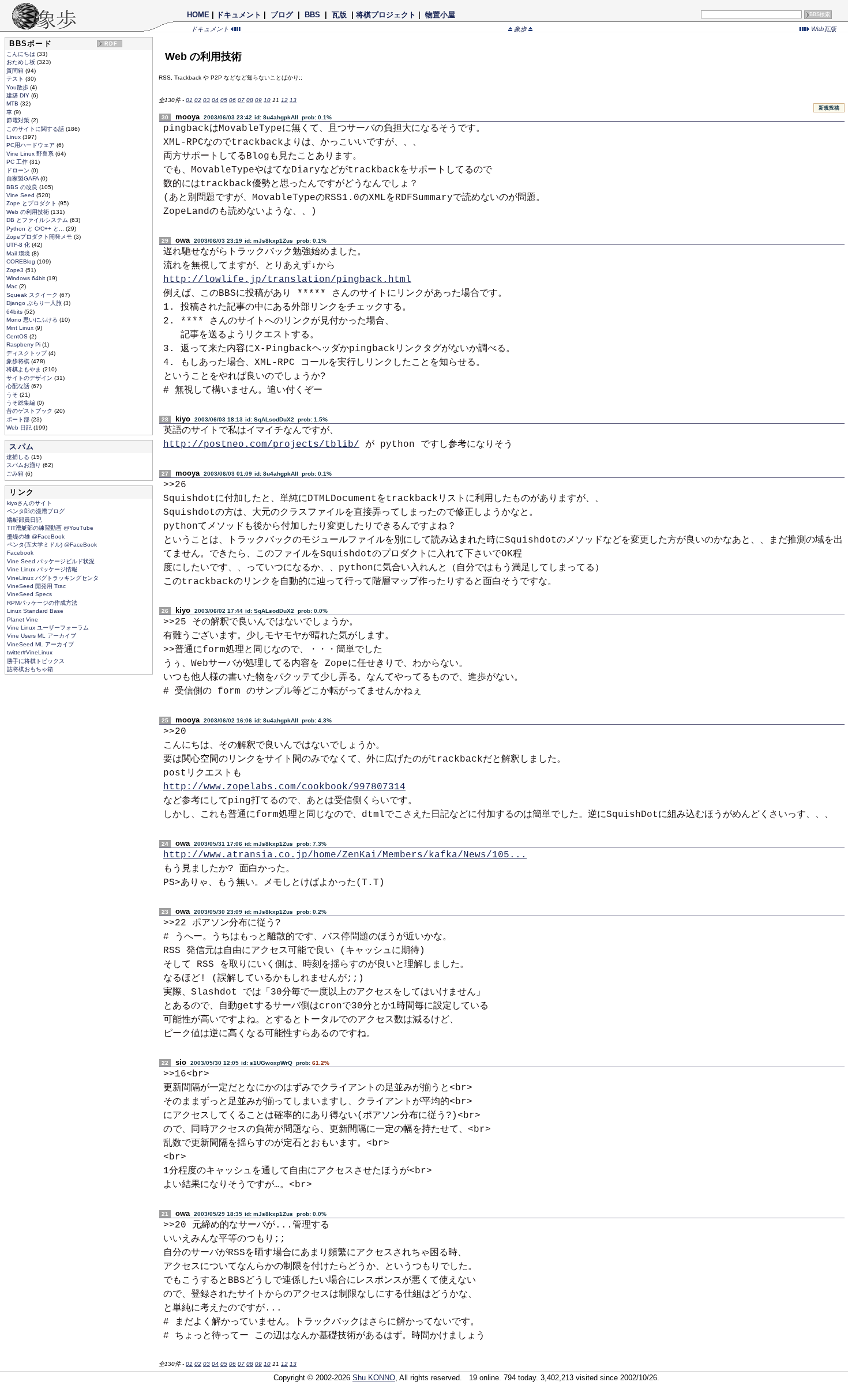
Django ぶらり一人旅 (34, 303)
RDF (111, 44)
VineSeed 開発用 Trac (36, 586)
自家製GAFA (23, 178)
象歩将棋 (18, 361)
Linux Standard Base (35, 611)
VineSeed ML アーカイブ (40, 644)
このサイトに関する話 (36, 129)
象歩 (520, 28)
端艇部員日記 (24, 520)
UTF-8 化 (19, 245)
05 (223, 100)
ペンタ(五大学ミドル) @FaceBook (52, 544)
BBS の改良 (22, 187)
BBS (312, 14)
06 (232, 100)
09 (258, 100)
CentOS (17, 336)
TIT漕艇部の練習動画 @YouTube (50, 528)
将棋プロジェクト (386, 14)
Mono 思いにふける (32, 320)
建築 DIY (18, 95)
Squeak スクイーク (32, 295)
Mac (12, 286)
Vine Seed (21, 195)
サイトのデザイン (30, 378)
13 (293, 100)
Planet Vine (22, 619)
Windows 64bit (26, 278)
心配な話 (18, 386)
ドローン (18, 170)
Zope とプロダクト (32, 203)
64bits (15, 311)
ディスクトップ (27, 353)
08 (249, 100)
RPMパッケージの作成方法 (42, 603)
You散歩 (18, 87)
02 (197, 100)
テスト (15, 79)
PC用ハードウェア (31, 145)
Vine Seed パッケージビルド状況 (51, 561)
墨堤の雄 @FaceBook (36, 536)
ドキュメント (238, 14)
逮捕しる (18, 457)
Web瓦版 (822, 28)
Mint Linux (20, 328)
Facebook (20, 552)
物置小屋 (440, 14)
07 (241, 100)
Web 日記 (19, 427)
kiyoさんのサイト (29, 503)
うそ (13, 394)
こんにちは (21, 54)
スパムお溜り (24, 465)
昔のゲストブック (30, 411)
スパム (21, 446)
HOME (198, 14)
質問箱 (15, 70)
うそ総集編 (21, 403)
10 (267, 100)
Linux (14, 137)
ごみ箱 (15, 473)
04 (215, 100)
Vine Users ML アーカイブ (41, 635)
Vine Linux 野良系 (30, 153)
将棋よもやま (24, 369)
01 (189, 100)
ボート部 (18, 419)
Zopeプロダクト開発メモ (40, 237)
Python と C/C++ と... (36, 228)
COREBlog (21, 261)
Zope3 (15, 270)
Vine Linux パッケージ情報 (42, 569)
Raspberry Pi (24, 344)
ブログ (281, 14)
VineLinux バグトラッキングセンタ (53, 578)
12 (284, 100)
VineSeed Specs (29, 594)
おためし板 (21, 62)
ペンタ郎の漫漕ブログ (36, 511)
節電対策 (18, 120)
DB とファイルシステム (38, 220)
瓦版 (339, 14)
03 (206, 100)
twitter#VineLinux (29, 652)
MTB (13, 103)
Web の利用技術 (28, 212)
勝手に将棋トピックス (36, 661)
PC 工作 (17, 162)
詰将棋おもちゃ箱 (30, 669)
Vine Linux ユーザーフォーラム (48, 627)
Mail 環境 (19, 253)
